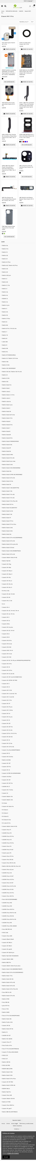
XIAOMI (3, 241)
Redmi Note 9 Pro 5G (8, 458)
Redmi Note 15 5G (7, 1075)
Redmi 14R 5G (6, 1062)
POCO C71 (5, 1058)
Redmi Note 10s (6, 471)
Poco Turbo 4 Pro (7, 1045)
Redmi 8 (4, 338)
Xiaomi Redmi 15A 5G (8, 1098)
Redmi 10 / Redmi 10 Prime (10, 358)
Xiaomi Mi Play (6, 564)
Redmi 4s (5, 302)
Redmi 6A (5, 325)
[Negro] (2, 78)
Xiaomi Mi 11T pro (7, 707)
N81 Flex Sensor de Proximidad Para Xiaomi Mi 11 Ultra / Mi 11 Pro (9, 199)
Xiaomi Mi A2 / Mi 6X (8, 594)
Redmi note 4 (6, 398)
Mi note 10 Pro (6, 823)
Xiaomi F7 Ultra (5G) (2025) (10, 1052)
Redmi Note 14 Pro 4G (8, 982)
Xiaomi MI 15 (6, 753)
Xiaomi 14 (5, 793)
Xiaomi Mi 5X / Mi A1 (8, 630)
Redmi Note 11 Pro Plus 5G (9, 501)
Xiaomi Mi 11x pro (7, 717)
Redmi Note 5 (6, 408)
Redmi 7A (5, 335)
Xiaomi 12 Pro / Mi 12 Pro (9, 733)
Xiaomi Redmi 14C (7, 800)
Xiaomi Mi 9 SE (6, 657)
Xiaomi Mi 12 (6, 720)
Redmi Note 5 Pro (7, 418)
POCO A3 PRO (6, 1065)
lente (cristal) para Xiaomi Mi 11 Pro (24, 43)
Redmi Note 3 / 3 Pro (8, 395)
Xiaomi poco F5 (6, 853)
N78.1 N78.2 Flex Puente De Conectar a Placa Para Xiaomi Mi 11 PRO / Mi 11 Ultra (9, 137)
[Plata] (21, 141)
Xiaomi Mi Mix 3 (7, 587)
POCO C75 (5, 1055)
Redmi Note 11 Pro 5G (8, 497)
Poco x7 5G (5, 1009)
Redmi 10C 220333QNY (9, 368)
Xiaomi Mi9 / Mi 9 (7, 650)
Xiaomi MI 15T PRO (7, 1082)
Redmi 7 (4, 332)
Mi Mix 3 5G (5, 590)
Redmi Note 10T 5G (7, 1029)
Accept (6, 1157)
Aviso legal (14, 1123)
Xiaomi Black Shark (8, 939)
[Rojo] (23, 141)
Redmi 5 (4, 308)
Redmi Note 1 (6, 388)
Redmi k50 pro (6, 275)
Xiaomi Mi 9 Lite (7, 653)
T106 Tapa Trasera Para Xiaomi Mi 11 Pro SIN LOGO (8, 228)
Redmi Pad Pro (6, 1092)
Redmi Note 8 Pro (7, 438)
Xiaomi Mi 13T (6, 763)
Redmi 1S (5, 252)
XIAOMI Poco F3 (6, 839)
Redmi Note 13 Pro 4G (8, 554)
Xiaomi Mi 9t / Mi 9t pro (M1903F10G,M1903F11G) (16, 660)
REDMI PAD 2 (6, 1088)
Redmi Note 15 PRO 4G (8, 1085)
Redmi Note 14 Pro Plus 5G (10, 989)
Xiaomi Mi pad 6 (7, 949)
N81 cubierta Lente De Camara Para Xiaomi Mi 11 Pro (26, 167)
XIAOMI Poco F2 (6, 833)
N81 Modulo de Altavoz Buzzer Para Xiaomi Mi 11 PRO (26, 199)
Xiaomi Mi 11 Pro (7, 700)
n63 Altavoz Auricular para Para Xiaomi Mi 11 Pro (8, 104)
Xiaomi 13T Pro (6, 766)
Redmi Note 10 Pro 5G (8, 478)
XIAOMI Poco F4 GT (7, 849)
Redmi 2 (4, 278)
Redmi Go (5, 245)
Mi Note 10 (5, 816)
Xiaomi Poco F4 (6, 846)
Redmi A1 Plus (6, 262)
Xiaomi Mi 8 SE (6, 647)
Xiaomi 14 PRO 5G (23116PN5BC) (11, 773)
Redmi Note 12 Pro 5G (8, 541)
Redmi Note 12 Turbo (8, 547)
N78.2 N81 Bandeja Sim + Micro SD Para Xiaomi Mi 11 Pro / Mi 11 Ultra (26, 136)
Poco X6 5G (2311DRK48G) (9, 899)
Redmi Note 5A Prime (8, 414)
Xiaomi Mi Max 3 (7, 574)
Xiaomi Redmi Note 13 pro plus (11, 965)
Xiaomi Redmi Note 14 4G (9, 557)
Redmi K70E (5, 999)
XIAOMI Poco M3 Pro (8, 909)
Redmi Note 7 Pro (7, 975)
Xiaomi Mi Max (6, 567)
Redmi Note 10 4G (7, 464)
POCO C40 (5, 932)
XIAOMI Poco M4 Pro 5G (9, 919)
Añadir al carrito (10, 49)
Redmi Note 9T (6, 448)
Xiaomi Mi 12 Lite (7, 730)
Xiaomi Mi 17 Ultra (7, 790)
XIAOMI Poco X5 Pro (8, 892)
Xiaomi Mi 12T (6, 723)
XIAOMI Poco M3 (7, 906)
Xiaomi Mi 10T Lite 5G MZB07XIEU (12, 677)
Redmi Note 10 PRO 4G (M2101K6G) (12, 474)
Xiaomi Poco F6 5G (7, 859)
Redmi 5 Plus (6, 318)
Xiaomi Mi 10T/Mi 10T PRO (9, 680)
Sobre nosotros (17, 1125)
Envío (8, 1123)
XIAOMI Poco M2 (7, 902)
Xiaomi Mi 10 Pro (7, 670)
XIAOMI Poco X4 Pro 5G (9, 886)
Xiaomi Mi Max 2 (7, 570)
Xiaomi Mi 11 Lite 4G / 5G (9, 693)
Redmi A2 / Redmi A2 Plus (10, 265)
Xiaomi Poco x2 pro (8, 869)
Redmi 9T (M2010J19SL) (9, 355)
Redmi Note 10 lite (7, 481)
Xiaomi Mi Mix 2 (7, 580)
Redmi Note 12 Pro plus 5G (10, 544)
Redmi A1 (5, 258)
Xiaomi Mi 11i (6, 687)
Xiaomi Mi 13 (6, 740)
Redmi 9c (5, 351)
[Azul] (25, 141)
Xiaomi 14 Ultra (6, 776)
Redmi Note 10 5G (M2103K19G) (11, 468)
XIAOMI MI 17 (6, 786)
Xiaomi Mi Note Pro (8, 806)
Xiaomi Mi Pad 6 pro (8, 952)
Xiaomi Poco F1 (6, 829)
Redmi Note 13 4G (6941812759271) (12, 969)
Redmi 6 (4, 322)
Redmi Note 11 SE (7, 514)
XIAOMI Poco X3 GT (7, 876)
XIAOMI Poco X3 (7, 873)
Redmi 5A (5, 312)
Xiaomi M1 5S (6, 1025)
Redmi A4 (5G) (6, 760)
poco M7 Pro (5, 1005)
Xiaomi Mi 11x (6, 713)
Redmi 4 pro (5, 305)
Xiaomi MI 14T (6, 780)
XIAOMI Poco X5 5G (7, 889)
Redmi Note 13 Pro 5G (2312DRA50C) (12, 972)
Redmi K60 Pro (6, 962)
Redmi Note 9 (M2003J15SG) (10, 441)
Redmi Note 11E (6, 484)
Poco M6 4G (5, 1002)
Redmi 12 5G (5, 378)
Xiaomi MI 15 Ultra (7, 756)
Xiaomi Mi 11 (5, 683)
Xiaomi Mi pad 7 (7, 1108)
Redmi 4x (5, 295)
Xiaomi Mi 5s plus (7, 627)
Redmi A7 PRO (6, 1102)
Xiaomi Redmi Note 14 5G (9, 826)
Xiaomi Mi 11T (6, 703)
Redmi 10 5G (5, 365)
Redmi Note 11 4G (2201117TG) (10, 488)
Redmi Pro (5, 249)
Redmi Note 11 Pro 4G (8, 494)
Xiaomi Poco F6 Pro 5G (8, 863)
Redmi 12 (5, 375)
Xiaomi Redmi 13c (7, 796)
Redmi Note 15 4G (7, 1072)
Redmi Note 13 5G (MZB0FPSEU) (11, 551)
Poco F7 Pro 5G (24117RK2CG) (10, 1048)
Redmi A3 (5, 268)
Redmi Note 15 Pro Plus (9, 1078)
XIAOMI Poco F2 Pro (8, 836)
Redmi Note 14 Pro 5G (8, 985)
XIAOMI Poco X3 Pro (8, 879)
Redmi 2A (5, 282)
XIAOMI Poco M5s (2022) (9, 926)
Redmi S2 (5, 255)
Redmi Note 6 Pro (7, 424)
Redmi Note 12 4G (7, 527)
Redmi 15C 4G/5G (7, 1039)
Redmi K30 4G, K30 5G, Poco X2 (11, 866)
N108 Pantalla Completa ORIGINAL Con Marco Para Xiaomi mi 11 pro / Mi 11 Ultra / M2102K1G (9, 72)
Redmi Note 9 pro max (8, 461)
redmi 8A (5, 341)
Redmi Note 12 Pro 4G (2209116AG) (12, 537)
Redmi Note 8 (6, 431)
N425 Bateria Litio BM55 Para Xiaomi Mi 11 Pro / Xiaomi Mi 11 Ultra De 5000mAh (26, 72)
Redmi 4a (5, 292)
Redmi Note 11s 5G (7, 511)
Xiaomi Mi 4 (5, 607)
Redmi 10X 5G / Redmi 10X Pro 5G (12, 371)
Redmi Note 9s (6, 451)
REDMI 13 (5, 298)
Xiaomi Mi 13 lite (7, 743)
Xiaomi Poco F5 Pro (7, 856)
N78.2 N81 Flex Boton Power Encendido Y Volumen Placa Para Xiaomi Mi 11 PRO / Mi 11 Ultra (9, 168)
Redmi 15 (4, 1032)
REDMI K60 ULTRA (7, 1068)
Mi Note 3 (5, 813)
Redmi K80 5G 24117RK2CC (10, 1112)
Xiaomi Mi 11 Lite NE (8, 697)
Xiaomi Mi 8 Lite (7, 644)
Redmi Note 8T (6, 434)
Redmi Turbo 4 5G (7, 1022)
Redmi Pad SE (6, 561)
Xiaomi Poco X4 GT (7, 883)
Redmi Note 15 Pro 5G (8, 995)
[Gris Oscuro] (2, 233)
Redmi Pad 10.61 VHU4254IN (10, 956)
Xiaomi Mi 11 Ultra (7, 710)
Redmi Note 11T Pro (7, 521)
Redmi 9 (4, 345)
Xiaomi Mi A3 (6, 597)
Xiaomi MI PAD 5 (7, 946)
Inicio (3, 1123)
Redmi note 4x (6, 401)
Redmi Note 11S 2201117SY (9, 507)
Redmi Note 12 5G (7, 531)
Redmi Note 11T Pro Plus (9, 524)
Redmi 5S (5, 315)
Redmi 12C (5, 381)
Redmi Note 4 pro (7, 405)
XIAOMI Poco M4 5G (8, 916)
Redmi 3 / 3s (6, 285)
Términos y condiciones (26, 1123)
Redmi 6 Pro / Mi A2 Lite (9, 328)
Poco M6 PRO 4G (7, 929)
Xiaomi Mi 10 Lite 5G (8, 673)
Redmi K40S (5, 1012)
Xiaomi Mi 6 (5, 634)
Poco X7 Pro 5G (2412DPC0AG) (11, 1015)
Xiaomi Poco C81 (7, 1095)
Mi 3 (3, 604)
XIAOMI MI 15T (6, 1035)
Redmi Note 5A (6, 411)
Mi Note (4, 803)
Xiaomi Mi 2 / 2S (7, 600)
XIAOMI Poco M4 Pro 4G (9, 912)
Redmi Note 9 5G (7, 444)
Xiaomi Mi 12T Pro (7, 727)
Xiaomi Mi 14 (6, 770)
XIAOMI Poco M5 (7, 922)
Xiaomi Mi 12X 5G (7, 736)
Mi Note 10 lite (6, 819)
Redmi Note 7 (6, 428)
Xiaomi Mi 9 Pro (7, 663)
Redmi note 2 (6, 391)
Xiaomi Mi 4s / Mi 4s (8, 614)
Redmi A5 (5, 272)
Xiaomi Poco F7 (6, 1042)
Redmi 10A (5, 361)
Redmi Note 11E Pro (7, 504)
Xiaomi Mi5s (6, 624)
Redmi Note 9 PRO (7, 454)
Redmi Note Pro (6, 385)
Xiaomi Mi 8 (5, 637)
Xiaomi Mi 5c (6, 620)
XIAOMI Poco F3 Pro (8, 843)
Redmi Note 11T (6, 517)
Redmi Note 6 (6, 421)
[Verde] (4, 233)
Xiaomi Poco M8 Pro (8, 1105)
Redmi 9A (5, 348)
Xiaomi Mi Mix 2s (7, 584)
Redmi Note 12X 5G (7, 979)
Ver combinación (9, 81)
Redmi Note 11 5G (7, 491)
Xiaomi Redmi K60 (7, 959)
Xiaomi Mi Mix (6, 577)
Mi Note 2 (5, 809)
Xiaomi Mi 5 (5, 617)
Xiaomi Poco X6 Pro (8, 896)
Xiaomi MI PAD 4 (7, 942)
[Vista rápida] (16, 28)
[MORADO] (27, 141)
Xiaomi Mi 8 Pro (7, 640)
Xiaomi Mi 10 (6, 667)
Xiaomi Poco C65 (7, 936)
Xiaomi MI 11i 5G (7, 690)
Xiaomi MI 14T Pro (7, 783)
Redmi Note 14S (6, 1019)
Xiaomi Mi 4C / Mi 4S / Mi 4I (10, 610)
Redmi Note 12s (6, 534)
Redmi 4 (4, 288)
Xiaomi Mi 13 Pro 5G (8, 746)
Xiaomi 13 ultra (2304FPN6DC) (11, 750)
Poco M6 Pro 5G (6, 992)
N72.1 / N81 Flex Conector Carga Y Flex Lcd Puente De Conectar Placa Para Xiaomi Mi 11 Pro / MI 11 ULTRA (26, 105)
